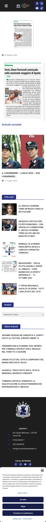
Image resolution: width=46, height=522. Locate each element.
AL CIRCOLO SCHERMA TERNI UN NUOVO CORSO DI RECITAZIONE (31, 209)
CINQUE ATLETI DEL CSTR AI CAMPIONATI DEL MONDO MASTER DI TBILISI (23, 361)
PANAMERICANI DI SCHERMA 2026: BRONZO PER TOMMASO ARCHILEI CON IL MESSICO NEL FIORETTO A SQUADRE (22, 349)
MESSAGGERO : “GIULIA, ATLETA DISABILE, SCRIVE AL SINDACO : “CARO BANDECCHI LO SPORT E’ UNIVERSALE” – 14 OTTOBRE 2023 (30, 270)
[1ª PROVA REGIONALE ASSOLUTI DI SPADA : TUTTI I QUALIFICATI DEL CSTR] (9, 289)
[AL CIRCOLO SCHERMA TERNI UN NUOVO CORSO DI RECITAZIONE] (9, 209)
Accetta (23, 500)
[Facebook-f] (37, 3)
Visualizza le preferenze (23, 513)
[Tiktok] (41, 8)
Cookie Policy (17, 519)
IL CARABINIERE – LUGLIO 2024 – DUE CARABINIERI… (21, 175)
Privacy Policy (27, 519)
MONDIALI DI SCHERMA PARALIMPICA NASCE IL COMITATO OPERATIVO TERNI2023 (29, 248)
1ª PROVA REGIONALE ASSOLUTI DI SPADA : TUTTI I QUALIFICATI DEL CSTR (31, 289)
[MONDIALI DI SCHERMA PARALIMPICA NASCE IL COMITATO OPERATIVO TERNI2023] (9, 249)
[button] (42, 470)
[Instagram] (41, 3)
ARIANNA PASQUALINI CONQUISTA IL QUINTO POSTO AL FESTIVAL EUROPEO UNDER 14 (22, 336)
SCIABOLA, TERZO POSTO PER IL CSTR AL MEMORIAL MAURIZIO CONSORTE (21, 371)
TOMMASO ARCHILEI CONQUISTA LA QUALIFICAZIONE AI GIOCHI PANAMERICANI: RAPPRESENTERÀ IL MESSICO (22, 384)
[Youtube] (37, 8)
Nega (23, 506)
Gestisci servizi (22, 493)
